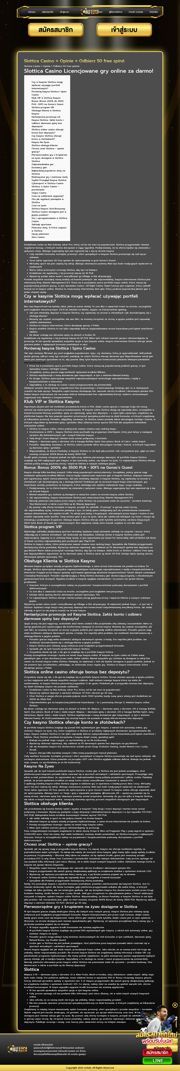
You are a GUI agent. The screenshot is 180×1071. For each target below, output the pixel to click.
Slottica (36, 161)
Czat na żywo (39, 205)
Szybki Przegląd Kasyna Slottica (49, 180)
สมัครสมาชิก (47, 12)
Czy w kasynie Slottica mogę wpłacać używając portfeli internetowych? (47, 85)
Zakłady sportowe (41, 224)
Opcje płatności (40, 234)
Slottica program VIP (43, 107)
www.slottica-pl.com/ (35, 362)
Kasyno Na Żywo (40, 142)
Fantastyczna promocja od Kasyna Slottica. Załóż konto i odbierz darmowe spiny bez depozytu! (48, 121)
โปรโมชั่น (154, 12)
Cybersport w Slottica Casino (48, 183)
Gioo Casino (38, 237)
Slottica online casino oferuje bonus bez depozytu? (48, 131)
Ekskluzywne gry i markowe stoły (50, 177)
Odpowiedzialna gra (42, 164)
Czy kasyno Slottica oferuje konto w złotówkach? (47, 137)
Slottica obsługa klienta (45, 145)
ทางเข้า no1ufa (136, 12)
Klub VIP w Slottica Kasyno (46, 98)
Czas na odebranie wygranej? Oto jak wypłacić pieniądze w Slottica (48, 199)
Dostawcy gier (39, 167)
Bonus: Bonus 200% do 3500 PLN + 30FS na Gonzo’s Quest (48, 103)
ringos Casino (39, 192)
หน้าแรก (31, 12)
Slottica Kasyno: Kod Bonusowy (48, 208)
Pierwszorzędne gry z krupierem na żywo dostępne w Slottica (49, 156)
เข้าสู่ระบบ (64, 12)
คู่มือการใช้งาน (115, 12)
